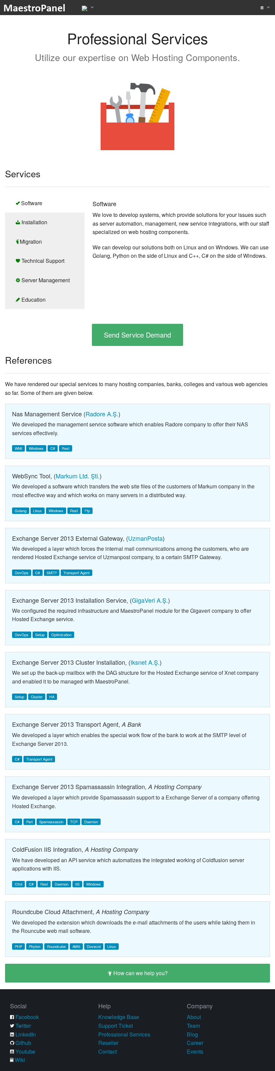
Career (195, 1043)
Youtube (25, 1051)
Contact (107, 1051)
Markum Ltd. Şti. (78, 475)
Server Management (45, 280)
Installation (33, 222)
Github (23, 1043)
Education (33, 299)
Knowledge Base (118, 1017)
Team (193, 1025)
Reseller (108, 1043)
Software (31, 203)
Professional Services (124, 1034)
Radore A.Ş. (102, 413)
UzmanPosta (145, 538)
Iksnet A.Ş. (145, 662)
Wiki (20, 1060)
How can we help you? (140, 973)
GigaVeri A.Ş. (150, 600)
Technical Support (42, 260)
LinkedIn (25, 1034)
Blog (192, 1034)
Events (195, 1051)
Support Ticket (115, 1025)
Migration (30, 241)
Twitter (23, 1025)
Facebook (27, 1017)
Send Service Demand (137, 335)
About (194, 1017)
